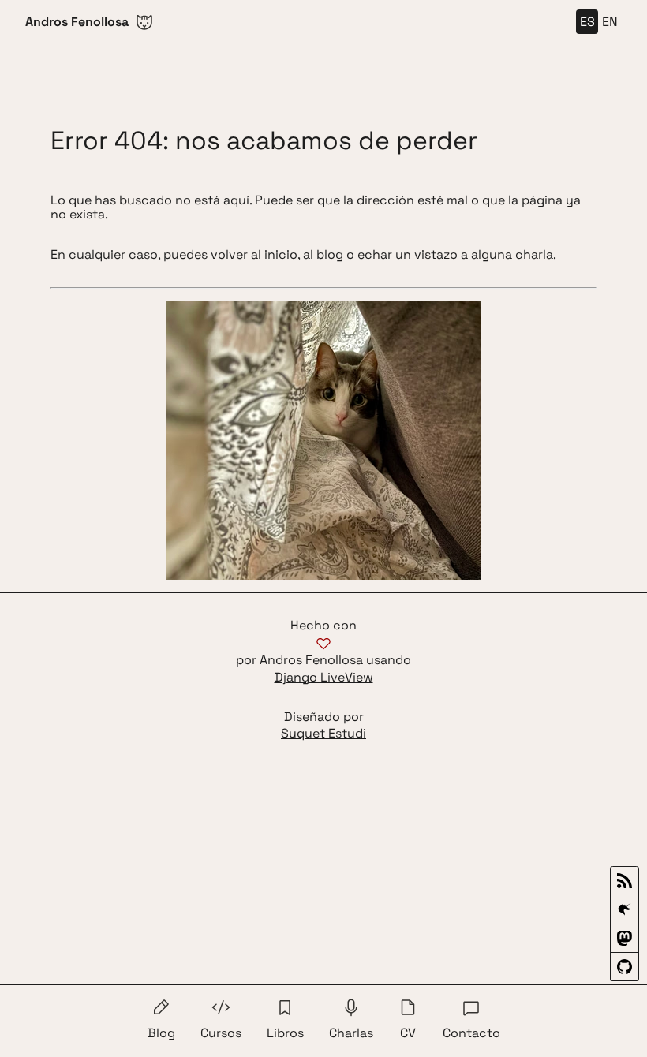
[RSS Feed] (624, 880)
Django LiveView (324, 677)
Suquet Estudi (323, 733)
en (610, 21)
